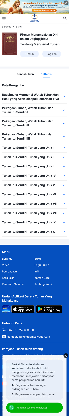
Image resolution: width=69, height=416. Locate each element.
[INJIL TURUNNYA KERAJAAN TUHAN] (34, 18)
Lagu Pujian (41, 265)
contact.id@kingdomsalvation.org (28, 336)
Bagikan (52, 54)
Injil (36, 271)
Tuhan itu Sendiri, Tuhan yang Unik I (28, 147)
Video (5, 265)
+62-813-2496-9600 (20, 330)
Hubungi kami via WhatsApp (32, 407)
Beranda (6, 26)
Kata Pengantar (13, 85)
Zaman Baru (42, 277)
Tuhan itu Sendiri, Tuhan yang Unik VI (29, 194)
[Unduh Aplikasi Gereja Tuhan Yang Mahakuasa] (6, 309)
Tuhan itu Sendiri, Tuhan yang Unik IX (29, 222)
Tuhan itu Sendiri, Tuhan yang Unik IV (29, 175)
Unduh (29, 54)
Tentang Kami (43, 284)
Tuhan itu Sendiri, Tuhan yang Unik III (28, 166)
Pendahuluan (25, 74)
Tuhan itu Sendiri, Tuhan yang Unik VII (29, 203)
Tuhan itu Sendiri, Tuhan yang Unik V (28, 185)
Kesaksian (8, 277)
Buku (19, 26)
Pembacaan (9, 271)
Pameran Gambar (13, 284)
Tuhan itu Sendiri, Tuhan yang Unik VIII (29, 213)
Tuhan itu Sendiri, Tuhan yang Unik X (28, 231)
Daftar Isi (46, 74)
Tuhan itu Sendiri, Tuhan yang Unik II (28, 157)
